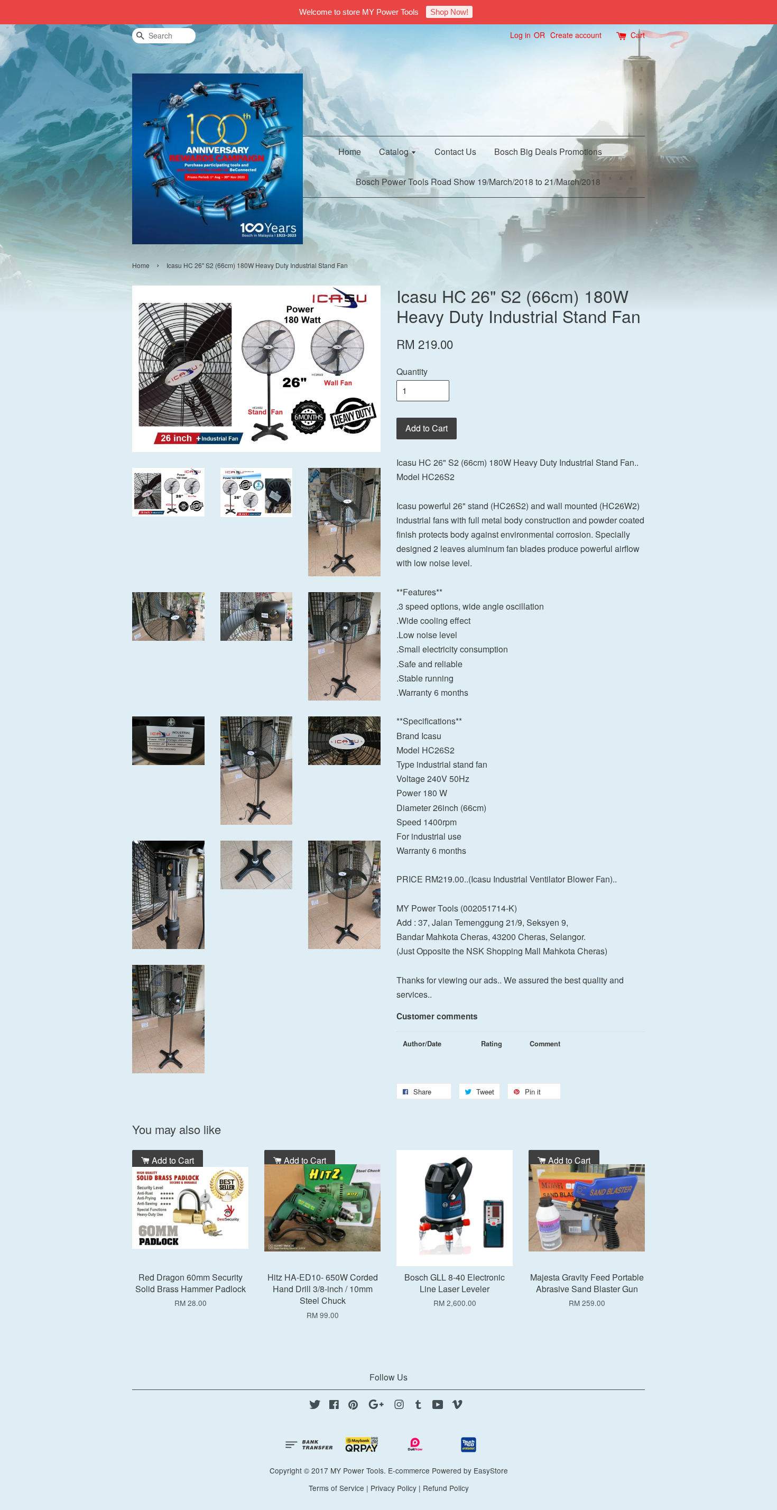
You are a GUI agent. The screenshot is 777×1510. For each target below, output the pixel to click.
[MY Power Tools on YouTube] (438, 1406)
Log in (520, 35)
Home (349, 151)
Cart (638, 35)
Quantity (412, 371)
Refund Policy (446, 1488)
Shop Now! (449, 11)
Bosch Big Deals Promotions (548, 151)
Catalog (395, 151)
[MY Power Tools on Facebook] (334, 1406)
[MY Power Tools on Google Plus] (376, 1406)
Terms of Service (336, 1488)
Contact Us (455, 151)
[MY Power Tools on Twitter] (315, 1406)
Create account (576, 35)
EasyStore (491, 1470)
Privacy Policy (394, 1488)
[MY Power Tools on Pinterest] (353, 1406)
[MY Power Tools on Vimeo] (457, 1406)
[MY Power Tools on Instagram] (399, 1406)
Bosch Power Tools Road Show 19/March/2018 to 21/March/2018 (478, 182)
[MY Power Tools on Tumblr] (418, 1406)
